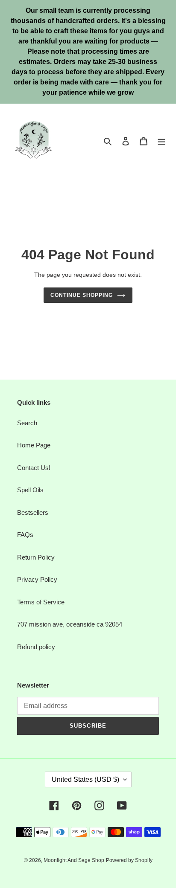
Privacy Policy (37, 579)
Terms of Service (41, 602)
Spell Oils (30, 489)
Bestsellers (32, 512)
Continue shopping (81, 295)
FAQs (25, 534)
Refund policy (36, 646)
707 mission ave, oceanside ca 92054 (69, 624)
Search (27, 423)
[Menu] (161, 141)
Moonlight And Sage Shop (74, 860)
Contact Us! (33, 467)
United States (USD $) (85, 779)
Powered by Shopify (129, 860)
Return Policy (36, 557)
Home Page (33, 445)
